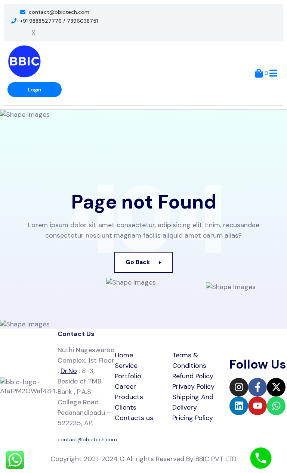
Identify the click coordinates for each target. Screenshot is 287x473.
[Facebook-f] (257, 387)
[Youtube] (257, 406)
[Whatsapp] (276, 406)
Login (34, 89)
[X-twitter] (276, 387)
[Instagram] (238, 387)
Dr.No (69, 370)
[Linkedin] (238, 406)
